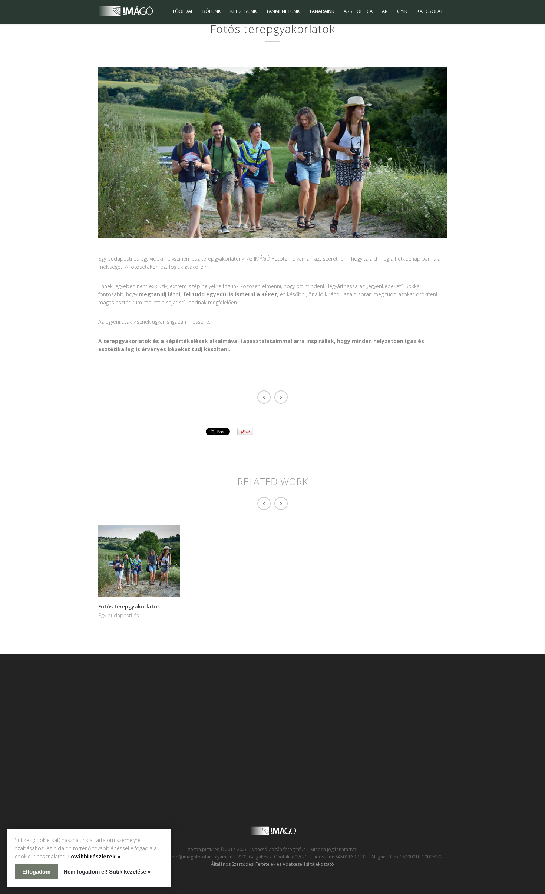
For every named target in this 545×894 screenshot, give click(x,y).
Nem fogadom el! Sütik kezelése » (107, 871)
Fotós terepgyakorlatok (129, 606)
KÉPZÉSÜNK (243, 11)
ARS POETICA (358, 11)
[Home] (125, 11)
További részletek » (93, 856)
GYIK (402, 11)
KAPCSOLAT (430, 11)
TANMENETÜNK (283, 11)
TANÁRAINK (321, 11)
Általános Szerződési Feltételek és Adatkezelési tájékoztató (272, 864)
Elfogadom (36, 871)
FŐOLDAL (183, 11)
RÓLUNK (211, 11)
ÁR (385, 11)
